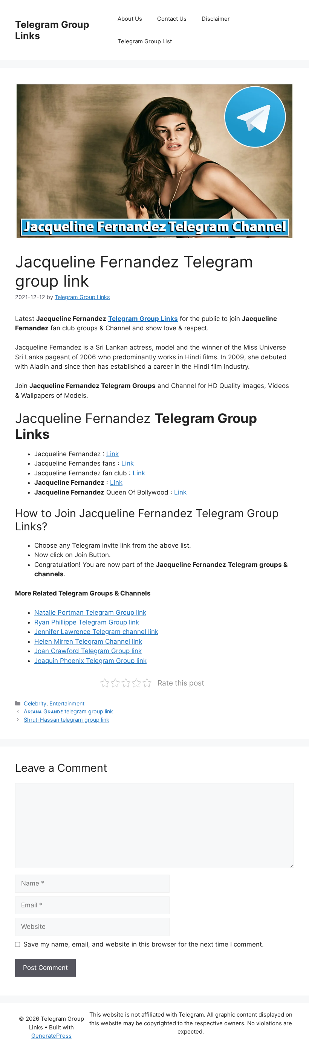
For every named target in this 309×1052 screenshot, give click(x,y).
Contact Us (172, 18)
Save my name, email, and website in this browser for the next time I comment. (143, 944)
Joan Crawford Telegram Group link (88, 651)
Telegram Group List (145, 41)
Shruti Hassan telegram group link (66, 719)
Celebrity (35, 703)
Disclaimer (216, 18)
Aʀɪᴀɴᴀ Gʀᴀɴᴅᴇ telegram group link (68, 711)
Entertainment (66, 703)
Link (112, 454)
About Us (130, 18)
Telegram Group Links (143, 318)
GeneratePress (51, 1035)
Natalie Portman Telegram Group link (90, 612)
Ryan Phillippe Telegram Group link (86, 622)
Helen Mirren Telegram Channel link (88, 641)
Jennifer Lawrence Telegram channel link (96, 631)
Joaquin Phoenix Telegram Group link (90, 660)
